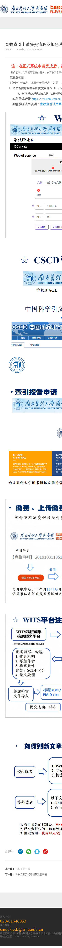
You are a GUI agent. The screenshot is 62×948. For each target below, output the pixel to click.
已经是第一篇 (23, 869)
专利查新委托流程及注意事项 (31, 874)
